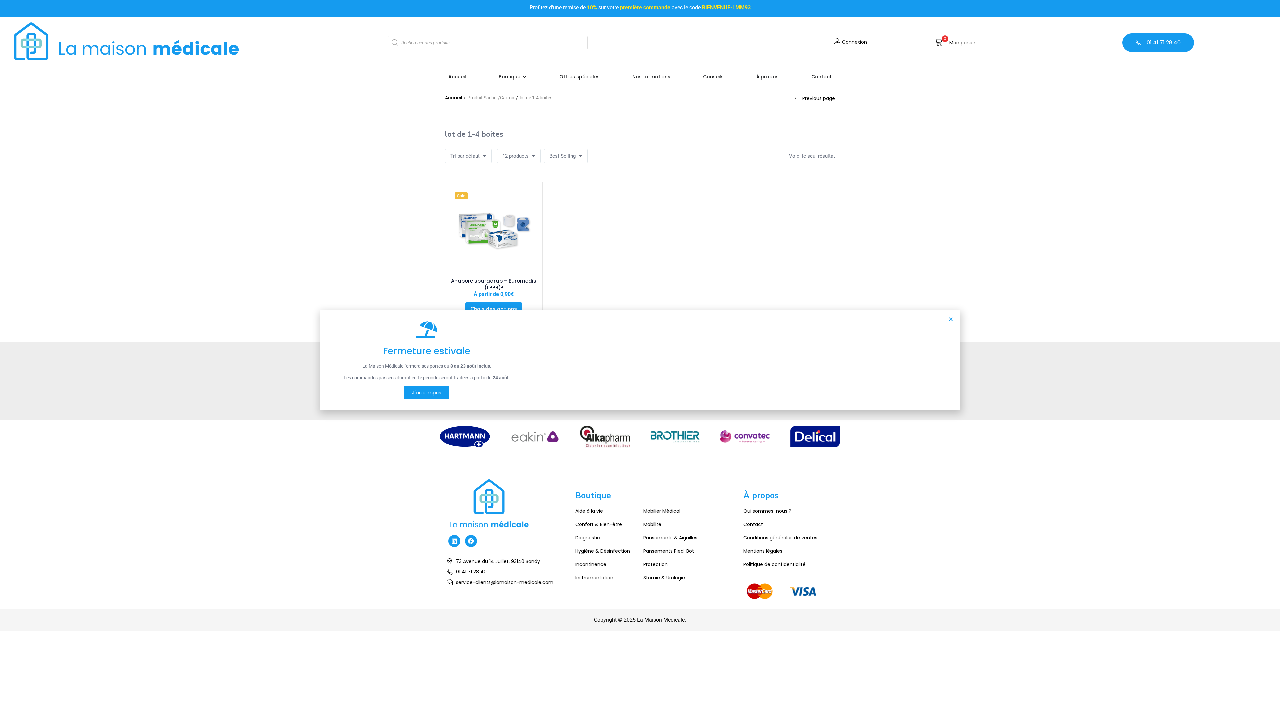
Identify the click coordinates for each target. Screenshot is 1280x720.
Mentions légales (762, 551)
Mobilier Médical (661, 511)
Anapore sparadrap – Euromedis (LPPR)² (493, 284)
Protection (655, 564)
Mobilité (652, 524)
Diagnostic (587, 537)
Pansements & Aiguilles (670, 537)
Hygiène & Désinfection (602, 551)
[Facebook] (471, 541)
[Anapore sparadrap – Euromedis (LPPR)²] (493, 230)
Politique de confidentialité (774, 564)
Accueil (453, 97)
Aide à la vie (589, 511)
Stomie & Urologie (664, 577)
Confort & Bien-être (598, 524)
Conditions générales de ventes (780, 537)
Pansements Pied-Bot (668, 551)
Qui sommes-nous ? (767, 511)
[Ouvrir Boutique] (524, 76)
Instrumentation (594, 577)
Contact (753, 524)
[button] (955, 43)
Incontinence (590, 564)
